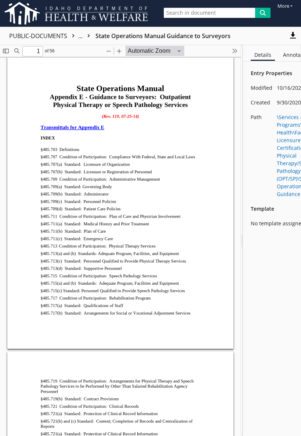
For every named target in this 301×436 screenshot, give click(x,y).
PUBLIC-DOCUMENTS (46, 36)
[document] (272, 240)
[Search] (263, 13)
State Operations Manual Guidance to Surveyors (163, 36)
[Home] (77, 13)
